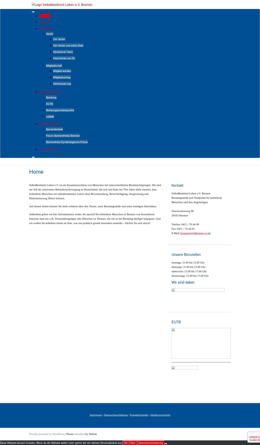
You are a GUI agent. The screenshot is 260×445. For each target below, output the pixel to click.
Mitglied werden (62, 71)
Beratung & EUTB (49, 92)
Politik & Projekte (49, 124)
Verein (49, 34)
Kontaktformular (48, 149)
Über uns (44, 28)
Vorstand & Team (63, 52)
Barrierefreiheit (54, 129)
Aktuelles (44, 22)
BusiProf (80, 434)
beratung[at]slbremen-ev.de (195, 233)
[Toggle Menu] (33, 11)
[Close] (33, 157)
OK (126, 442)
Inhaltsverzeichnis (160, 415)
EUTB (49, 104)
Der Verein (59, 39)
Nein (132, 442)
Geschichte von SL (64, 58)
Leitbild (50, 116)
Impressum (96, 415)
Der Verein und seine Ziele (68, 45)
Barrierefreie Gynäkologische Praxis (67, 142)
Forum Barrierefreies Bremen (63, 135)
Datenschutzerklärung (116, 415)
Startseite (44, 16)
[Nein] (165, 443)
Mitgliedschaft (54, 65)
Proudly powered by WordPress (46, 434)
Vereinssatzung (62, 83)
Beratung (51, 97)
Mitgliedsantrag (62, 77)
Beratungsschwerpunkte (60, 110)
